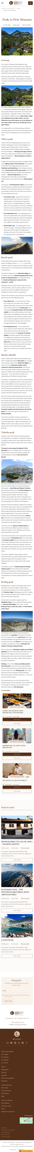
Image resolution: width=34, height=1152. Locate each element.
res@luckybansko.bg (20, 1024)
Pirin (2, 109)
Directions (29, 1115)
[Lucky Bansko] (16, 3)
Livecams (18, 1039)
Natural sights (26, 25)
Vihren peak (20, 263)
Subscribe (8, 1001)
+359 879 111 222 (19, 1022)
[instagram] (19, 1043)
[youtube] (11, 1043)
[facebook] (22, 1043)
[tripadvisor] (7, 1043)
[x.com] (26, 1043)
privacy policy (8, 996)
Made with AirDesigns (17, 1149)
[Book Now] (30, 3)
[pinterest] (15, 1043)
